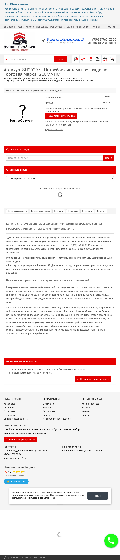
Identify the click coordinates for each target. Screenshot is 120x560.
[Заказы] (76, 59)
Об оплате (58, 211)
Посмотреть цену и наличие (61, 116)
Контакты (98, 26)
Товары (20, 26)
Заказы (86, 407)
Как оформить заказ (40, 211)
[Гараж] (98, 59)
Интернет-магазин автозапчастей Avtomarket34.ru (32, 287)
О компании (49, 404)
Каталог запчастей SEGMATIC (66, 78)
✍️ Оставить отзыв (16, 481)
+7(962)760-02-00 (104, 39)
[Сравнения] (83, 59)
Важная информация (17, 211)
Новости (47, 407)
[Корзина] (112, 59)
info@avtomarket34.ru (15, 458)
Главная (10, 26)
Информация (82, 26)
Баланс (70, 26)
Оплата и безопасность (16, 419)
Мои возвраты (57, 26)
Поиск (60, 59)
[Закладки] (90, 59)
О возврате (87, 211)
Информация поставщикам (57, 419)
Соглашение (49, 411)
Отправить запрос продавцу (94, 379)
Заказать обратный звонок (102, 43)
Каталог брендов (90, 404)
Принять (98, 496)
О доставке (73, 211)
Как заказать (11, 404)
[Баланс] (105, 59)
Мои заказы (42, 26)
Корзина (30, 26)
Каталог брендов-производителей (28, 78)
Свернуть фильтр (18, 170)
